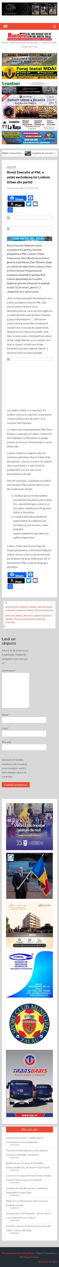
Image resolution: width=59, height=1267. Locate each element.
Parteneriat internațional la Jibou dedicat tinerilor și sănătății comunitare (27, 1152)
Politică (11, 167)
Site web (6, 742)
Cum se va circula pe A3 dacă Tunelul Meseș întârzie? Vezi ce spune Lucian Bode (28, 1177)
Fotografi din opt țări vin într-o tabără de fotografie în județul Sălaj (27, 1190)
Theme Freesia (30, 1256)
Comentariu (9, 670)
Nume (6, 714)
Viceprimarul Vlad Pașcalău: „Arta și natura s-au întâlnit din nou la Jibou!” (28, 1215)
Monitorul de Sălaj (15, 188)
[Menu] (5, 26)
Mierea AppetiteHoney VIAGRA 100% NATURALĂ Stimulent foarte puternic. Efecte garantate (29, 608)
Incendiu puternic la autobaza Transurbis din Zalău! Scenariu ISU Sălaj (28, 1228)
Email (5, 728)
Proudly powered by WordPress (18, 1253)
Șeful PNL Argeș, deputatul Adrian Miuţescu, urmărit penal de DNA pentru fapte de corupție (29, 619)
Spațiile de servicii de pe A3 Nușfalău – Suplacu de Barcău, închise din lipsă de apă (27, 1165)
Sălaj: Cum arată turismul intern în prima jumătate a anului (27, 1203)
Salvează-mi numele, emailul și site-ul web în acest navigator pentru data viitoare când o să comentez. (14, 768)
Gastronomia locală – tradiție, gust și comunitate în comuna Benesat (24, 1139)
